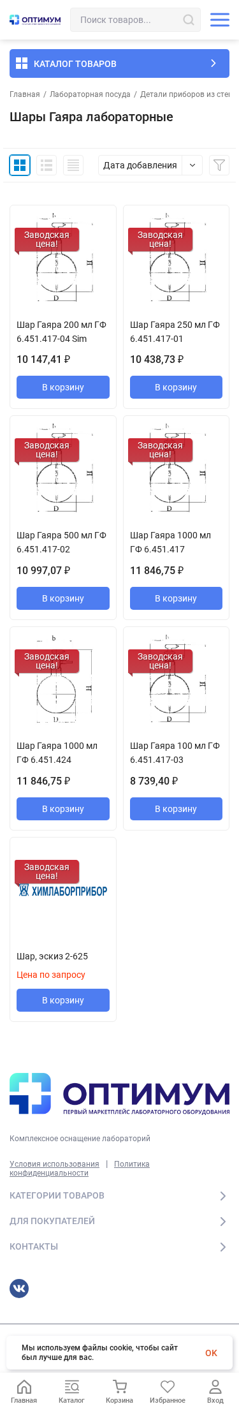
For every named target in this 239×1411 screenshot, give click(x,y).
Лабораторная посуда (90, 94)
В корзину (63, 387)
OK (211, 1353)
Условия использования (54, 1164)
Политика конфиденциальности (80, 1169)
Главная (25, 94)
